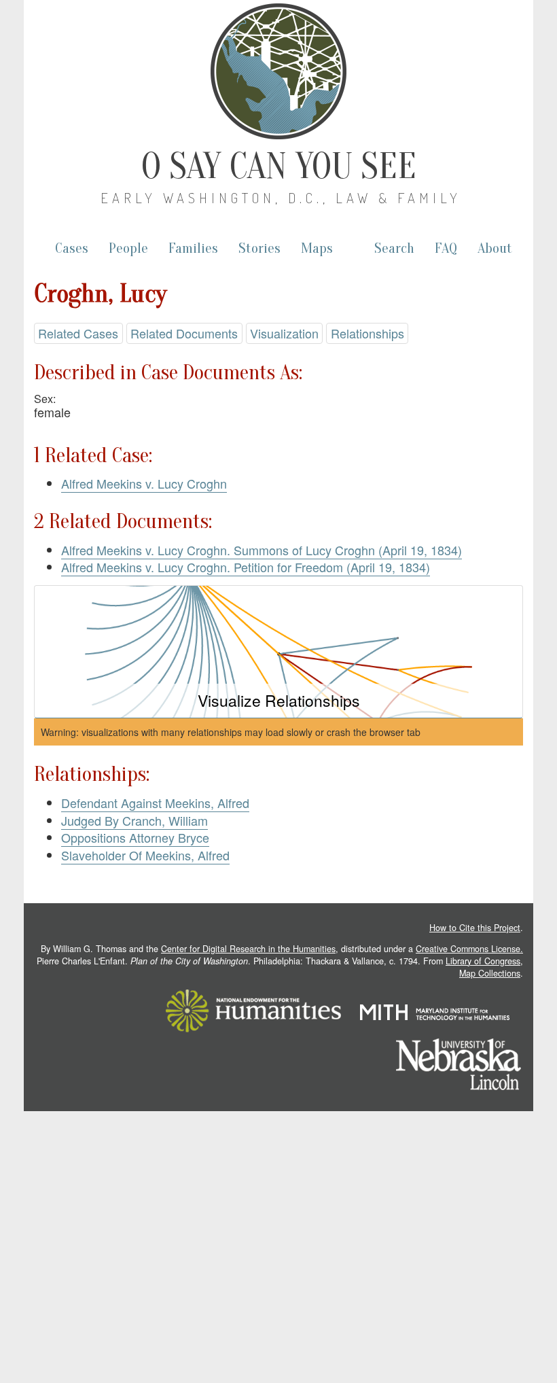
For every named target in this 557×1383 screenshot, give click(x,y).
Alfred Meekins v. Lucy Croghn (144, 483)
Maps (317, 248)
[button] (278, 652)
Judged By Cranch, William (134, 820)
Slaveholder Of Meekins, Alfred (145, 855)
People (128, 248)
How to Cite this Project (474, 928)
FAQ (446, 248)
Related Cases (78, 333)
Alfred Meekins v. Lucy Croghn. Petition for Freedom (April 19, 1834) (245, 567)
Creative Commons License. (469, 949)
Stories (259, 248)
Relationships (367, 333)
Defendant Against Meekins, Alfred (155, 802)
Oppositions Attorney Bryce (135, 837)
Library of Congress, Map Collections (484, 967)
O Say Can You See (278, 166)
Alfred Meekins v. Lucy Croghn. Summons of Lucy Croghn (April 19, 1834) (261, 550)
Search (394, 248)
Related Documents (184, 333)
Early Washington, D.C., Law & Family (281, 198)
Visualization (284, 333)
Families (193, 248)
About (495, 248)
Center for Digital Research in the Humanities (248, 949)
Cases (71, 248)
